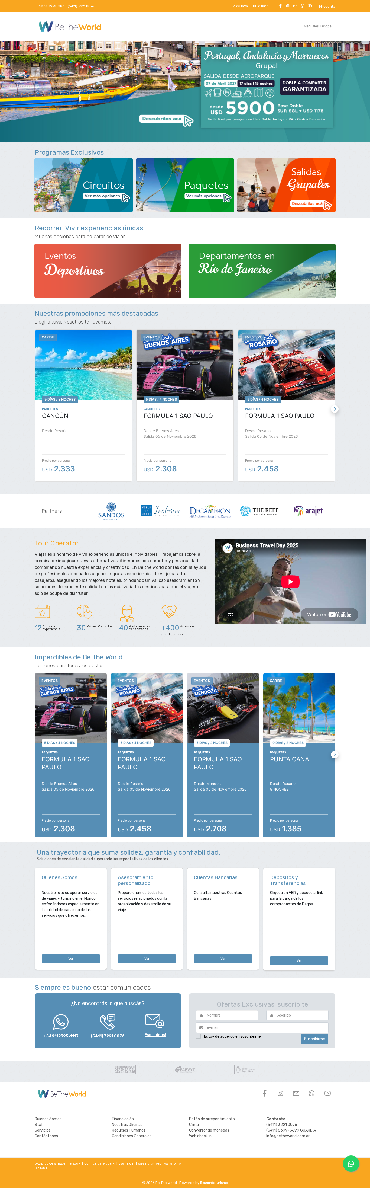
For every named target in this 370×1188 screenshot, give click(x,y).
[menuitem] (317, 26)
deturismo (214, 1183)
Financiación (123, 1119)
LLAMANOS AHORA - (64, 6)
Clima (194, 1124)
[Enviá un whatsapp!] (302, 6)
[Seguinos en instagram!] (287, 6)
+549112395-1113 (61, 1036)
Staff (39, 1124)
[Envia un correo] (296, 1095)
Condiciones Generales (131, 1136)
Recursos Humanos (128, 1130)
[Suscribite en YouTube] (309, 6)
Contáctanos (46, 1136)
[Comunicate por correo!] (295, 6)
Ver (70, 958)
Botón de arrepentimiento (212, 1119)
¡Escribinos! (154, 1035)
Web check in (200, 1136)
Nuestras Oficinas (127, 1124)
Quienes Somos (48, 1119)
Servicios (43, 1130)
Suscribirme (314, 1039)
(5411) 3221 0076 (108, 1036)
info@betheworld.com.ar (288, 1136)
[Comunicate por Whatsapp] (351, 1163)
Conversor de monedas (209, 1130)
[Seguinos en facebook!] (280, 6)
